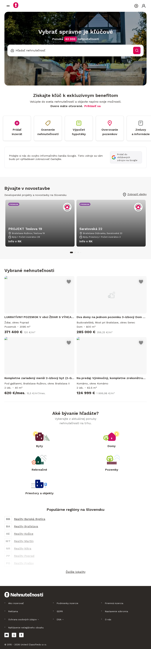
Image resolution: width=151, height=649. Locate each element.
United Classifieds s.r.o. (34, 644)
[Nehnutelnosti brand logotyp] (8, 6)
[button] (75, 572)
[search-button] (137, 50)
